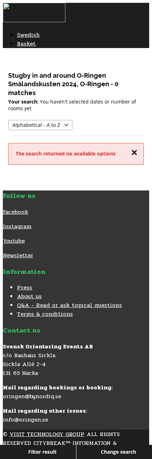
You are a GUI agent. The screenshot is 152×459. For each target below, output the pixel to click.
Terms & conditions (45, 314)
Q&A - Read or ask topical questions (69, 305)
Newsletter (18, 255)
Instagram (17, 226)
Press (24, 287)
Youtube (14, 240)
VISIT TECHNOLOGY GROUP (47, 434)
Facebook (15, 211)
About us (29, 296)
